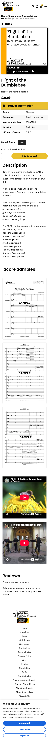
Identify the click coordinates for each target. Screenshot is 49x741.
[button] (45, 6)
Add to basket (29, 156)
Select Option (8, 142)
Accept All (24, 723)
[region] (24, 720)
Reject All (25, 735)
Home (4, 16)
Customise (24, 729)
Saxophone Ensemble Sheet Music (19, 17)
